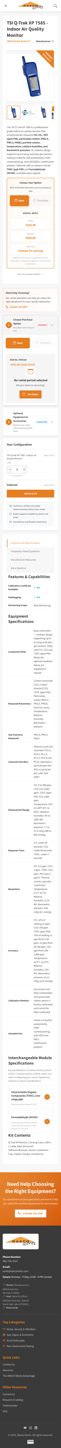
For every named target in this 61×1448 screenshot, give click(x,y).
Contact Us (9, 1364)
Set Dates (33, 394)
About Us (8, 1370)
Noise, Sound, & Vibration (21, 1329)
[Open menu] (6, 5)
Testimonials (10, 1405)
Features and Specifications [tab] (25, 542)
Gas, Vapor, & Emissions (20, 1335)
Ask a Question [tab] (18, 568)
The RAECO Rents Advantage (19, 1376)
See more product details (28, 274)
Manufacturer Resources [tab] (23, 559)
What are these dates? (23, 364)
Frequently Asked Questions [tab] (25, 551)
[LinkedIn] (36, 1428)
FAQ (5, 1411)
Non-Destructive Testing (20, 1346)
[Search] (55, 5)
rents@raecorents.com (15, 1271)
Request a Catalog (13, 1400)
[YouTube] (25, 1428)
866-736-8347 (10, 1261)
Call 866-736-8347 (18, 306)
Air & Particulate (16, 1340)
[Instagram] (30, 1428)
